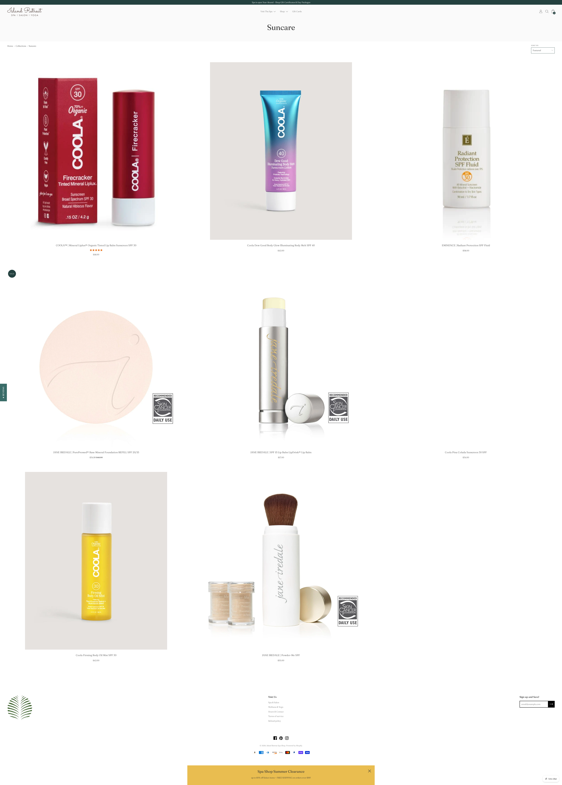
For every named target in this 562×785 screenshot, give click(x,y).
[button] (3, 392)
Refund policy (274, 721)
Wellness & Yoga (275, 707)
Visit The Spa (266, 11)
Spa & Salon (273, 702)
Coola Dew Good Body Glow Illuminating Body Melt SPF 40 (281, 245)
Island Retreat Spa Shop (276, 745)
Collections (21, 46)
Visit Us (272, 696)
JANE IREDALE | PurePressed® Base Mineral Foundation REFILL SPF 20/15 (96, 452)
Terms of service (275, 716)
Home (10, 46)
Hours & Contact (276, 711)
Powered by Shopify (294, 745)
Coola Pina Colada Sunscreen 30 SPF (466, 452)
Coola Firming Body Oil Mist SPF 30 (96, 655)
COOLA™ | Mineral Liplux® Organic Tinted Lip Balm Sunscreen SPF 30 (96, 245)
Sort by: (535, 45)
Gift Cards (297, 11)
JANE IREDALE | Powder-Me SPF (281, 655)
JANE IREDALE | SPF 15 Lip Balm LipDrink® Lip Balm (280, 452)
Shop (282, 11)
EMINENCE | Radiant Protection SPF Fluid (466, 245)
